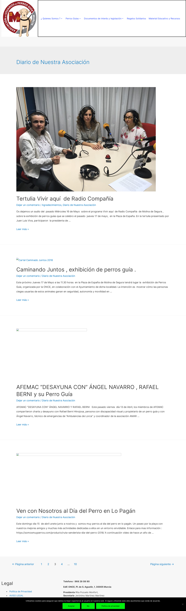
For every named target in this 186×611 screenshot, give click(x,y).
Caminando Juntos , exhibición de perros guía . (76, 269)
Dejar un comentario (28, 205)
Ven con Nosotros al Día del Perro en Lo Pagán (75, 510)
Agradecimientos (51, 205)
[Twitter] (152, 591)
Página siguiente (162, 564)
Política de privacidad (110, 606)
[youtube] (162, 591)
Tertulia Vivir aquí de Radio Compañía (64, 198)
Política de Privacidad (20, 591)
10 (75, 564)
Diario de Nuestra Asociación (79, 205)
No (88, 606)
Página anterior (23, 564)
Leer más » (22, 229)
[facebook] (148, 591)
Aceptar (71, 606)
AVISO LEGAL (16, 595)
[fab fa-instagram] (157, 591)
